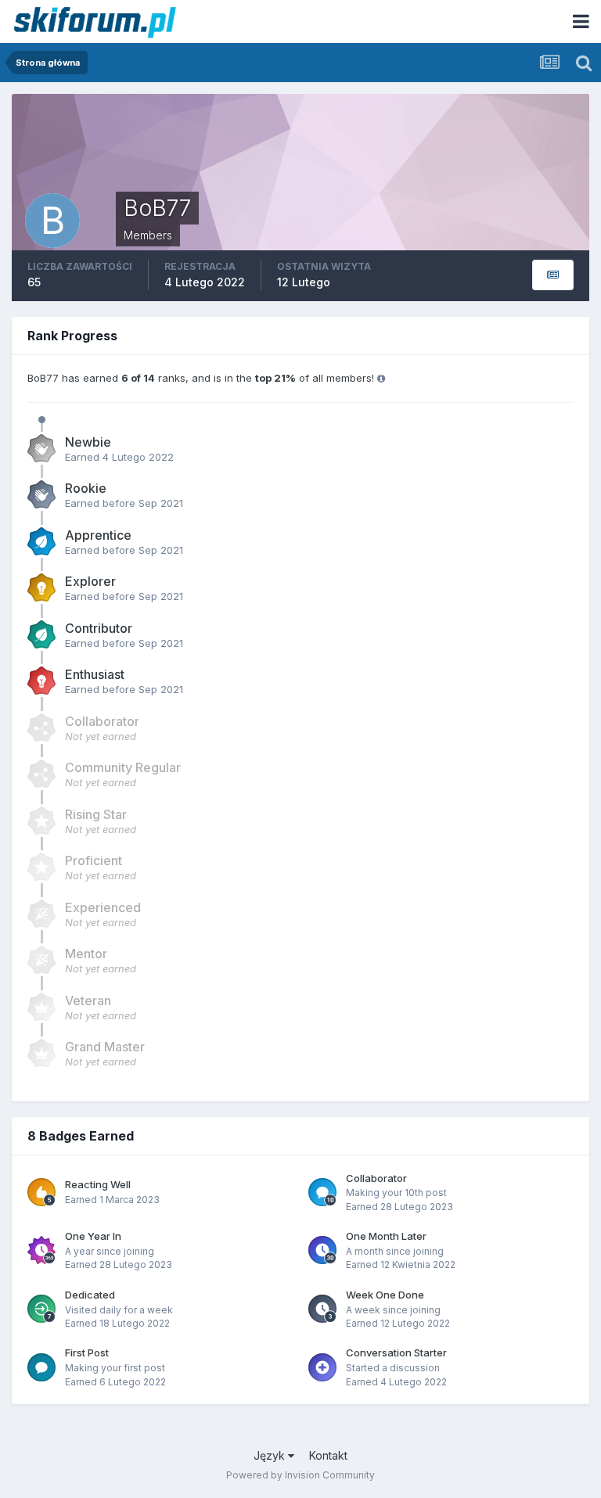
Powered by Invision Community (300, 1475)
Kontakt (328, 1455)
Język (271, 1455)
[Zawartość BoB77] (553, 275)
